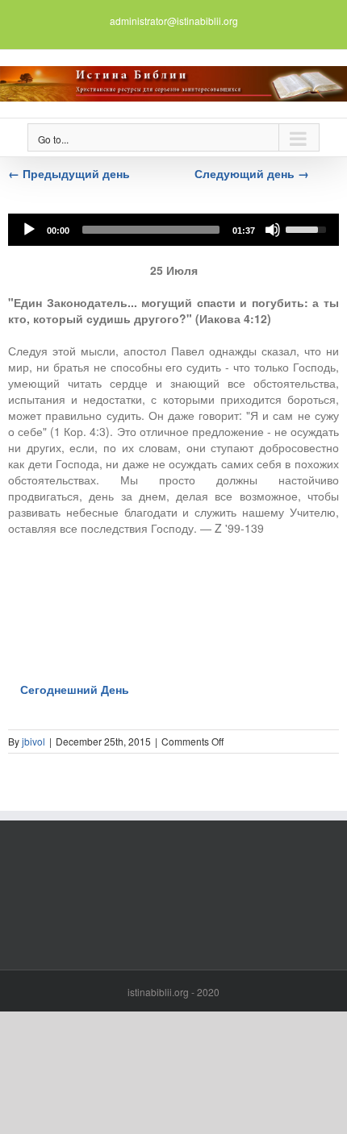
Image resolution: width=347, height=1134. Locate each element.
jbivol (33, 741)
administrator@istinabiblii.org (174, 20)
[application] (173, 230)
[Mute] (273, 230)
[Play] (29, 230)
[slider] (150, 230)
